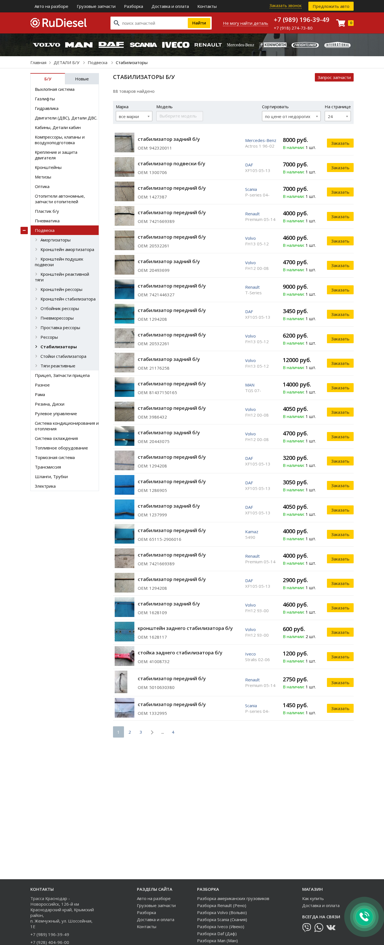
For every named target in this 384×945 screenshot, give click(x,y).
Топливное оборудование (61, 448)
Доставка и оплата (170, 6)
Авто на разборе (51, 6)
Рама (40, 394)
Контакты (207, 6)
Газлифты (45, 98)
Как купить (313, 898)
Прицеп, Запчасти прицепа (62, 375)
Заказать (340, 143)
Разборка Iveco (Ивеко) (220, 926)
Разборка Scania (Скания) (222, 919)
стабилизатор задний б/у (169, 139)
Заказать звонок (286, 5)
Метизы (43, 177)
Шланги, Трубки (51, 476)
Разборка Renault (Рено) (221, 905)
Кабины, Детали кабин (58, 127)
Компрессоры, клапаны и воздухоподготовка (60, 139)
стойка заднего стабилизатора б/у (180, 652)
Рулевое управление (56, 413)
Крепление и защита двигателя (56, 154)
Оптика (42, 186)
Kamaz (251, 531)
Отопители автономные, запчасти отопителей (60, 198)
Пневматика (47, 220)
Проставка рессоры (60, 327)
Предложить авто (331, 6)
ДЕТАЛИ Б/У (67, 62)
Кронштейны (48, 167)
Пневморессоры (57, 318)
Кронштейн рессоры (61, 289)
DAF (249, 165)
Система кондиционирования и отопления (67, 425)
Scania (251, 189)
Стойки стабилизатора (63, 356)
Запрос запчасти (334, 77)
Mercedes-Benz (260, 140)
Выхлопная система (54, 89)
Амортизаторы (55, 240)
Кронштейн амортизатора (67, 249)
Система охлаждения (56, 438)
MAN (249, 385)
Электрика (45, 486)
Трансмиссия (48, 467)
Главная (38, 62)
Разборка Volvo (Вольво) (222, 912)
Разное (42, 385)
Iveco (250, 654)
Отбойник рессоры (59, 308)
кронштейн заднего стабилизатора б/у (185, 628)
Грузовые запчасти (96, 6)
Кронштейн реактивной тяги (62, 276)
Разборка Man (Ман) (217, 940)
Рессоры (49, 337)
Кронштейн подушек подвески (59, 261)
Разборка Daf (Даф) (217, 933)
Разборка (133, 6)
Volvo (250, 238)
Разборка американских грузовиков (233, 898)
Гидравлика (46, 108)
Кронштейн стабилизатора (68, 299)
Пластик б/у (47, 211)
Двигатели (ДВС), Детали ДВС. (66, 118)
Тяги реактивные (57, 365)
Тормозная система (55, 457)
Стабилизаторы (58, 346)
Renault (252, 213)
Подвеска (98, 62)
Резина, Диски (49, 404)
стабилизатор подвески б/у (171, 163)
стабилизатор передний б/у (172, 188)
